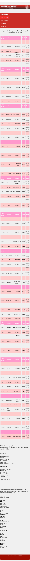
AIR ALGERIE (17, 150)
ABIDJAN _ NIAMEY (5, 497)
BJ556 (23, 123)
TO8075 (23, 373)
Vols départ (4, 17)
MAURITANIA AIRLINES (5, 469)
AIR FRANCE (17, 46)
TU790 (23, 255)
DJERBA (9, 42)
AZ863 (23, 164)
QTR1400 (23, 314)
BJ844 (23, 305)
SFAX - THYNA (9, 169)
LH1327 (23, 51)
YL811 (23, 237)
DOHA (9, 309)
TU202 (23, 155)
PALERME (9, 173)
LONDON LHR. (9, 255)
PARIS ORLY (8, 60)
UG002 (23, 82)
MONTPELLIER (9, 114)
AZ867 (23, 345)
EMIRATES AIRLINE (17, 241)
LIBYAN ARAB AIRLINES (6, 465)
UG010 (23, 377)
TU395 (23, 341)
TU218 (23, 386)
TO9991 (23, 114)
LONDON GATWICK (4, 522)
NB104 (23, 404)
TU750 (23, 137)
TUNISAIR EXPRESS (17, 73)
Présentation (4, 14)
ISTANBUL (9, 64)
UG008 (23, 268)
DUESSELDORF (9, 273)
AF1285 (23, 200)
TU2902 (23, 382)
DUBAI (9, 241)
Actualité (3, 23)
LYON (9, 137)
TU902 (23, 223)
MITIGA (9, 146)
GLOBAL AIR (17, 413)
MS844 (23, 196)
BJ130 (23, 259)
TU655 (23, 423)
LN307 (23, 282)
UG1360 (23, 73)
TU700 (23, 264)
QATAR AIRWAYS (17, 309)
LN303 (23, 182)
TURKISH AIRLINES (17, 187)
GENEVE (9, 264)
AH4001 (23, 150)
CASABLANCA (9, 119)
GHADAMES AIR (17, 391)
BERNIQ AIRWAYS (17, 404)
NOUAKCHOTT (9, 400)
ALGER (9, 150)
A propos (3, 26)
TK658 (23, 436)
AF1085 (23, 160)
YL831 (23, 418)
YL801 (23, 146)
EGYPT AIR (17, 196)
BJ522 (23, 87)
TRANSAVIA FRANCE (17, 114)
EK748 (23, 241)
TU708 (23, 205)
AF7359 (23, 318)
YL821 (23, 368)
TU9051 (23, 42)
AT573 (23, 355)
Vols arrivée (4, 20)
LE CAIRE (9, 196)
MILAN (9, 101)
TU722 (23, 300)
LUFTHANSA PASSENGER (6, 468)
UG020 (23, 169)
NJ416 (23, 391)
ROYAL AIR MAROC (17, 191)
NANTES (9, 87)
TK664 (23, 327)
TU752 (23, 110)
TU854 (23, 350)
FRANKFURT (8, 51)
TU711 (23, 119)
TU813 (23, 427)
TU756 (23, 101)
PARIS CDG (9, 46)
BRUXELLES (9, 96)
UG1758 (23, 173)
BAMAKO (9, 341)
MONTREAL (9, 155)
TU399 (23, 409)
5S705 (23, 413)
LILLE (9, 123)
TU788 (23, 96)
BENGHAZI (9, 282)
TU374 (23, 218)
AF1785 (23, 46)
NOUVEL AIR (17, 64)
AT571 (23, 191)
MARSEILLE (8, 78)
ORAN (9, 205)
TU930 (23, 78)
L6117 (23, 400)
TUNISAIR (17, 42)
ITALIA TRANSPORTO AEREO (7, 463)
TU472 (23, 128)
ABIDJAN (9, 332)
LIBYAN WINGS (17, 146)
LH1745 (23, 336)
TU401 (23, 332)
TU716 (23, 60)
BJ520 (23, 291)
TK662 (23, 187)
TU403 (23, 232)
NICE (9, 92)
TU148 (23, 246)
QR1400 (23, 309)
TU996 (23, 92)
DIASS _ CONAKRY (4, 507)
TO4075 (23, 132)
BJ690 (23, 64)
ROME (9, 110)
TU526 (23, 273)
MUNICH (9, 336)
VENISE (8, 128)
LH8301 (23, 55)
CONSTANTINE (9, 73)
